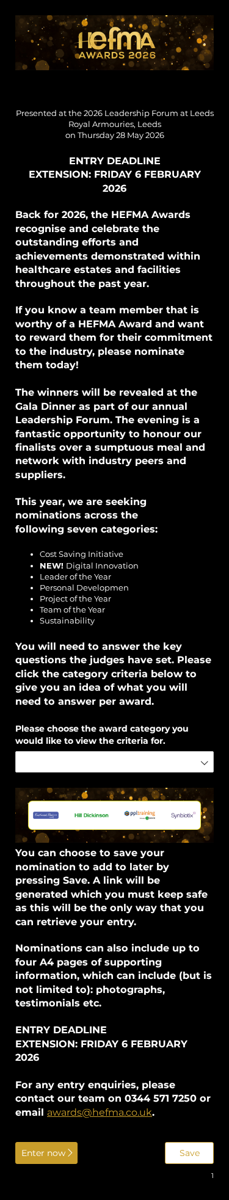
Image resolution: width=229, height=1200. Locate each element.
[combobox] (114, 762)
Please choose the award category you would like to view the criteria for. (102, 734)
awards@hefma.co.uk (99, 1112)
